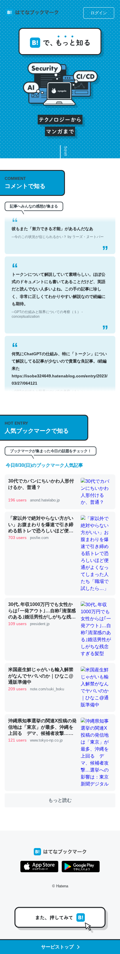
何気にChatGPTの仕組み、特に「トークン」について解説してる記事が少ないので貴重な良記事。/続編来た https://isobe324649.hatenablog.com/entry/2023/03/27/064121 (59, 369)
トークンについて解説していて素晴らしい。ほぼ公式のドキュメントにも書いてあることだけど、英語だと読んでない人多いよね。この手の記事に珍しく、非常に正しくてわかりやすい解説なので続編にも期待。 (58, 290)
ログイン (99, 12)
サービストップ (57, 946)
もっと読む (60, 800)
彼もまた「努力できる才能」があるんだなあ (58, 227)
